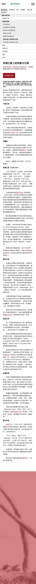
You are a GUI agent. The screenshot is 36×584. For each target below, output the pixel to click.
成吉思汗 (9, 424)
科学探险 (5, 51)
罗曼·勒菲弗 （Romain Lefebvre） (15, 67)
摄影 (3, 54)
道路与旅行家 (4, 9)
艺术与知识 (6, 24)
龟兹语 (7, 355)
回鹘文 (23, 150)
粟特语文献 (8, 315)
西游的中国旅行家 (8, 36)
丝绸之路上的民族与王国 (10, 39)
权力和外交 (12, 9)
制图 (3, 45)
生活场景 (23, 9)
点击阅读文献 (9, 75)
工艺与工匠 (29, 9)
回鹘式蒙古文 (23, 458)
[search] (28, 4)
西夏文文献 (19, 192)
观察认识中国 (7, 33)
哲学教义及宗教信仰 (9, 30)
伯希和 (5, 90)
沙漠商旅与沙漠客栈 (9, 27)
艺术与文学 (3, 12)
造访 (3, 57)
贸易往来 (5, 48)
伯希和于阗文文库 (12, 133)
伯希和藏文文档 (16, 412)
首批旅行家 (5, 18)
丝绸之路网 (5, 21)
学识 (18, 9)
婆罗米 (5, 387)
